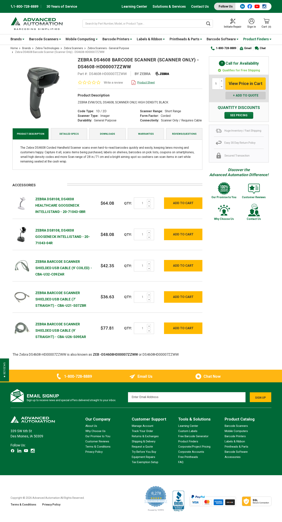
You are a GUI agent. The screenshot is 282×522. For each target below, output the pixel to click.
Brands (16, 39)
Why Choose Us (95, 431)
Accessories (233, 457)
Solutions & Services (169, 6)
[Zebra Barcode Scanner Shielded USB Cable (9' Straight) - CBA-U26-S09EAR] (21, 328)
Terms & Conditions (97, 446)
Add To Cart (183, 203)
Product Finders (256, 39)
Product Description (30, 134)
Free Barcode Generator (193, 436)
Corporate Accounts (191, 452)
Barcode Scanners (44, 39)
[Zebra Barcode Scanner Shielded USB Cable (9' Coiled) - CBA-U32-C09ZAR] (21, 265)
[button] (4, 369)
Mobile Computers (236, 431)
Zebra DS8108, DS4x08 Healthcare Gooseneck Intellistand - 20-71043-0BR (60, 205)
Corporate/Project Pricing (194, 446)
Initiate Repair (233, 26)
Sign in (251, 26)
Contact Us (200, 6)
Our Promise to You (97, 436)
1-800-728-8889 (226, 48)
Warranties (146, 134)
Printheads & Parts (185, 39)
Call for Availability (239, 63)
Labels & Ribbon (150, 39)
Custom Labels (187, 431)
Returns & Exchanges (145, 436)
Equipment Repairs (143, 457)
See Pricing (239, 115)
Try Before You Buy (144, 452)
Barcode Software (222, 39)
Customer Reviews (97, 441)
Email (247, 48)
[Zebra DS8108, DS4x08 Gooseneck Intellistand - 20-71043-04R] (21, 234)
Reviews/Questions (184, 134)
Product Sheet (146, 82)
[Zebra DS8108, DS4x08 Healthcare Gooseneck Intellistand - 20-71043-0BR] (21, 203)
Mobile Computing (81, 39)
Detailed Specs (69, 134)
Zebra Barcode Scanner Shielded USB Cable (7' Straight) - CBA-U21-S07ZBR (60, 299)
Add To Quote (247, 95)
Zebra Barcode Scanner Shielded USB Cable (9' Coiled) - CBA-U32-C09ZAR (63, 268)
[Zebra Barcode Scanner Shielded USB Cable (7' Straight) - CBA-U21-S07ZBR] (21, 297)
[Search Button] (208, 23)
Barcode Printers (116, 39)
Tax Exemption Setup (145, 462)
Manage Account (142, 426)
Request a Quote (142, 446)
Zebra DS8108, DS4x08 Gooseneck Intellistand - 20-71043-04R (62, 236)
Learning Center (134, 6)
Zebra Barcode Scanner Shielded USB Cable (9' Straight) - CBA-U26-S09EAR (60, 330)
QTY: (128, 203)
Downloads (107, 134)
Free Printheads (188, 457)
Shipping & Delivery (143, 441)
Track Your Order (142, 431)
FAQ (180, 462)
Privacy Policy (94, 452)
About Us (91, 426)
